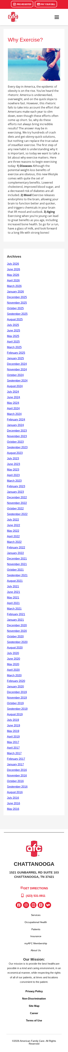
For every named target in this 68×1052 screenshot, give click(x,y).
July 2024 (13, 391)
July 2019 (13, 719)
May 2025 (13, 336)
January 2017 (15, 764)
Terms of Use (34, 1020)
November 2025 (17, 302)
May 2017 (13, 742)
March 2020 (14, 675)
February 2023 (16, 486)
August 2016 (15, 792)
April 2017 (13, 747)
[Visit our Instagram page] (26, 905)
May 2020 (13, 664)
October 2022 (15, 508)
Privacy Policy (34, 991)
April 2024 (13, 408)
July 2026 (13, 263)
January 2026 (15, 291)
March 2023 (14, 480)
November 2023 (17, 436)
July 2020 (13, 653)
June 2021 (13, 591)
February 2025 (16, 352)
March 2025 (14, 347)
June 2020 (13, 658)
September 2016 (17, 786)
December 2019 (17, 692)
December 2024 (17, 363)
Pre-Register (23, 4)
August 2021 (15, 580)
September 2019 (17, 708)
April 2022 (13, 536)
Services (35, 915)
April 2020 (13, 669)
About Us (36, 950)
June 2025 (13, 330)
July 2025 (13, 324)
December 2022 (17, 497)
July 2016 (13, 797)
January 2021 (15, 619)
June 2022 (13, 525)
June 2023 (13, 464)
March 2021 (14, 608)
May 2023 (13, 469)
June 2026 (13, 269)
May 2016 (13, 808)
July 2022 (13, 519)
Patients (35, 929)
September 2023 (17, 447)
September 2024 (17, 380)
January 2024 (15, 425)
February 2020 (16, 680)
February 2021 (16, 614)
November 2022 (17, 502)
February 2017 (16, 758)
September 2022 (17, 514)
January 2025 (15, 358)
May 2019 (13, 731)
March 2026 (14, 286)
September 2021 (17, 575)
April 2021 (13, 603)
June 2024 (13, 397)
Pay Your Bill (47, 4)
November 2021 (17, 564)
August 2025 (15, 319)
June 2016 (13, 803)
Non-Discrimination (34, 998)
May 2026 (13, 274)
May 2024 (13, 402)
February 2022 (16, 547)
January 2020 (15, 686)
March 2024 (14, 413)
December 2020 (17, 625)
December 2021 (17, 558)
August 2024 (15, 386)
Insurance (35, 936)
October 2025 (15, 308)
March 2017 (14, 753)
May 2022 (13, 530)
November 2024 (17, 369)
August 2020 (15, 647)
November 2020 (17, 630)
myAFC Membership (35, 943)
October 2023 (15, 441)
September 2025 (17, 313)
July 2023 (13, 458)
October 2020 (15, 636)
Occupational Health (36, 922)
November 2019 (17, 697)
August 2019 (15, 714)
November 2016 (17, 775)
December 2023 (17, 430)
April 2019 (13, 736)
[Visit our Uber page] (41, 905)
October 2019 (15, 703)
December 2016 (17, 769)
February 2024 (16, 419)
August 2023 (15, 452)
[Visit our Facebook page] (19, 905)
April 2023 (13, 475)
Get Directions (35, 888)
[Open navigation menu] (56, 17)
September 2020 (17, 642)
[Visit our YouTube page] (33, 905)
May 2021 (13, 597)
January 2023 (15, 491)
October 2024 (15, 375)
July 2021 (13, 586)
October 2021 (15, 569)
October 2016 (15, 781)
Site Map (34, 1005)
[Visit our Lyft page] (48, 905)
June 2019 (13, 725)
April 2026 (13, 280)
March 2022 (14, 541)
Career (34, 1013)
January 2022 (15, 553)
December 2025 (17, 297)
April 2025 (13, 341)
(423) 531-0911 (35, 895)
